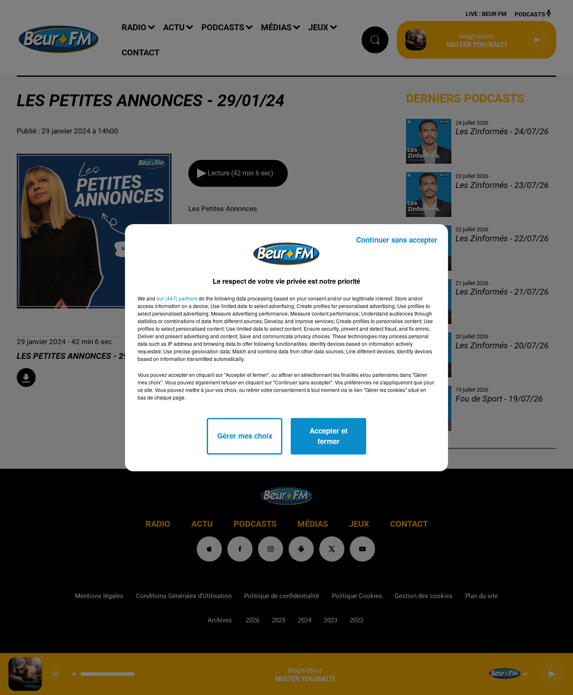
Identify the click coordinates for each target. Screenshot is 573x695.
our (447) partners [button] (177, 298)
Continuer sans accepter (397, 240)
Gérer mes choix (244, 436)
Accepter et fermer (329, 436)
